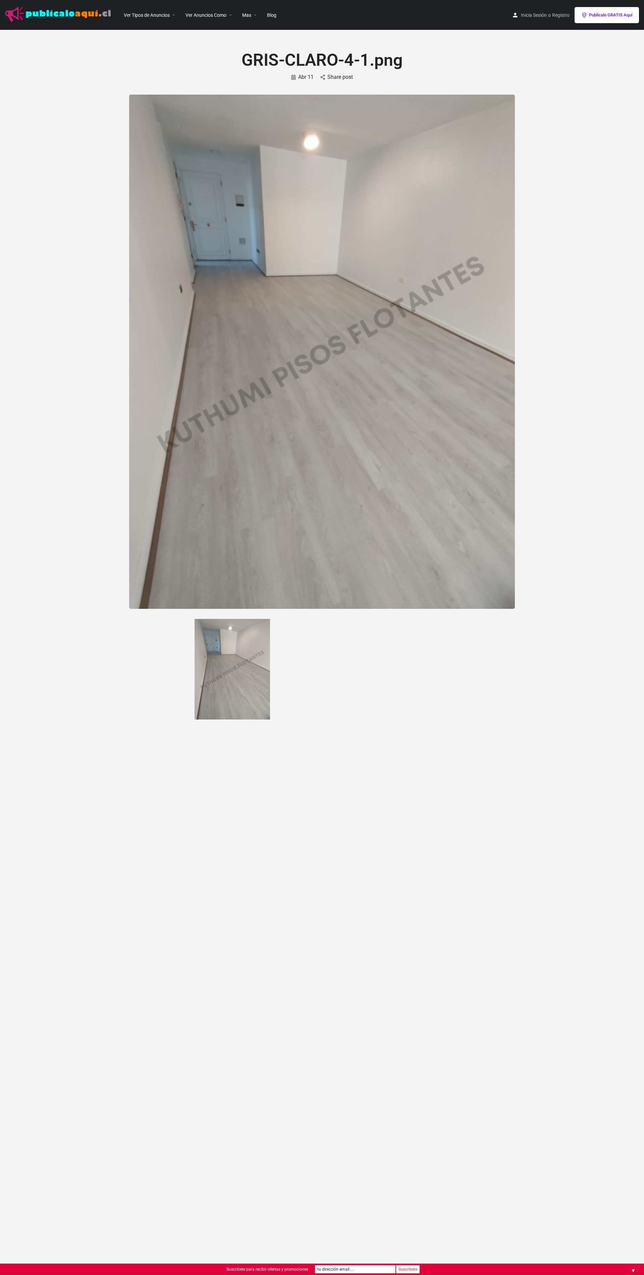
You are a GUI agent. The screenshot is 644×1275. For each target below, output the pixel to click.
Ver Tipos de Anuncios (147, 15)
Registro (561, 15)
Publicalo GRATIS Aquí (610, 14)
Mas (246, 15)
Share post (340, 77)
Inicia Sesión (534, 15)
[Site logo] (59, 14)
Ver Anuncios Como (205, 15)
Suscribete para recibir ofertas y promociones (267, 1269)
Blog (271, 15)
